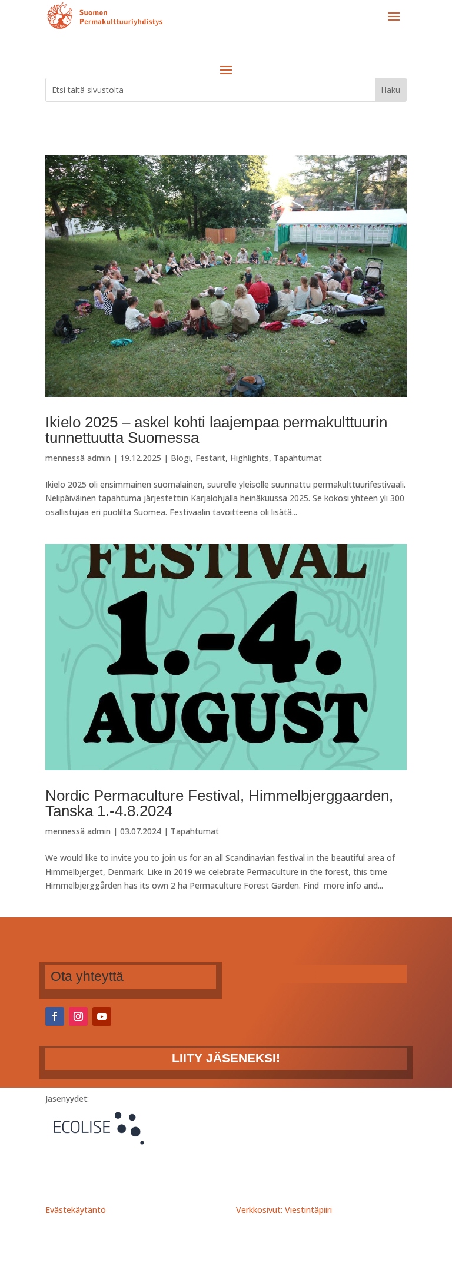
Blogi (181, 457)
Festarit (210, 457)
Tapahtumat (298, 457)
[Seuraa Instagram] (78, 1016)
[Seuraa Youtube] (101, 1016)
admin (99, 457)
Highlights (249, 457)
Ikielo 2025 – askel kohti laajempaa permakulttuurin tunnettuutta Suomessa (216, 429)
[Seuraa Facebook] (54, 1016)
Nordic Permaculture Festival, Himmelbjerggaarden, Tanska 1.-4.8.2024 (219, 803)
